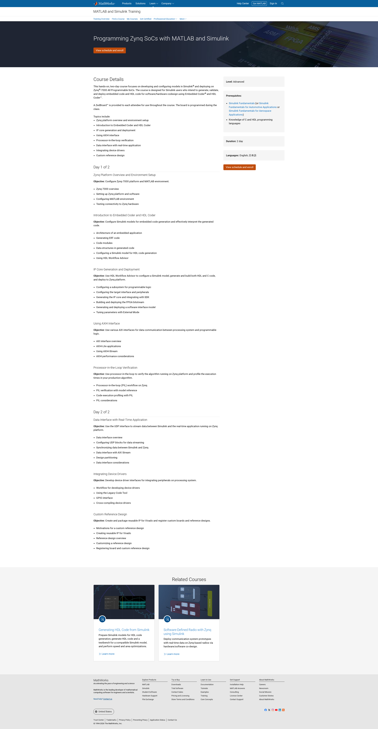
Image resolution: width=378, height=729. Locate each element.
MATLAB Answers (237, 688)
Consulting (234, 692)
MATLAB (145, 684)
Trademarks (111, 720)
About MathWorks (266, 699)
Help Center (243, 3)
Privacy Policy (125, 720)
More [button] (182, 19)
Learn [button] (152, 3)
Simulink (145, 688)
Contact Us (172, 720)
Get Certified (145, 19)
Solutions (140, 3)
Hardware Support (149, 696)
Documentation (207, 684)
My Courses (132, 19)
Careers (262, 684)
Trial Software (177, 688)
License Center (236, 696)
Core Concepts (207, 699)
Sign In (273, 3)
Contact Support (236, 699)
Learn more (108, 653)
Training (204, 696)
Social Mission (265, 692)
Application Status (157, 720)
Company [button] (166, 3)
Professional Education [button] (164, 19)
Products (126, 3)
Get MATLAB (259, 3)
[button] (282, 3)
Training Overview (101, 19)
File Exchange (148, 699)
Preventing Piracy (140, 720)
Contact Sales (177, 692)
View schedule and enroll (109, 50)
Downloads (176, 684)
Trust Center (98, 720)
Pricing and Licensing (180, 696)
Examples (205, 692)
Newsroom (263, 688)
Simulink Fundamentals (242, 103)
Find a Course (118, 19)
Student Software (149, 692)
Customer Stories (266, 696)
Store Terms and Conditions (182, 699)
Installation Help (236, 684)
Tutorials (204, 688)
